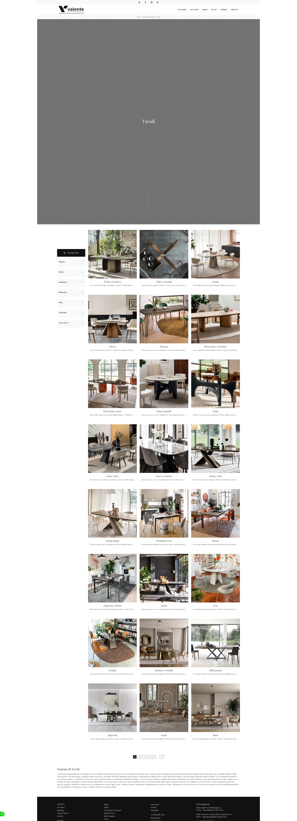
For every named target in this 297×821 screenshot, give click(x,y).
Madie (106, 804)
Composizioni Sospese (112, 810)
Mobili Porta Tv (109, 813)
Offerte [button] (62, 262)
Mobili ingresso (109, 816)
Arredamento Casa (148, 17)
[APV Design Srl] (116, 10)
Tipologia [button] (63, 313)
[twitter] (157, 2)
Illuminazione (155, 818)
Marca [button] (61, 272)
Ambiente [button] (63, 282)
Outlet (214, 9)
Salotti (106, 807)
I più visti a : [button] (64, 323)
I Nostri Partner (62, 813)
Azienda (224, 9)
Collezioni (182, 9)
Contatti (234, 9)
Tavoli (158, 17)
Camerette (155, 810)
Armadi (153, 807)
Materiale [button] (63, 292)
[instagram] (151, 2)
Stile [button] (61, 303)
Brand (204, 9)
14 (162, 757)
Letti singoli (155, 804)
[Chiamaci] (139, 2)
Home (139, 17)
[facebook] (145, 2)
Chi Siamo (61, 807)
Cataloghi (194, 9)
